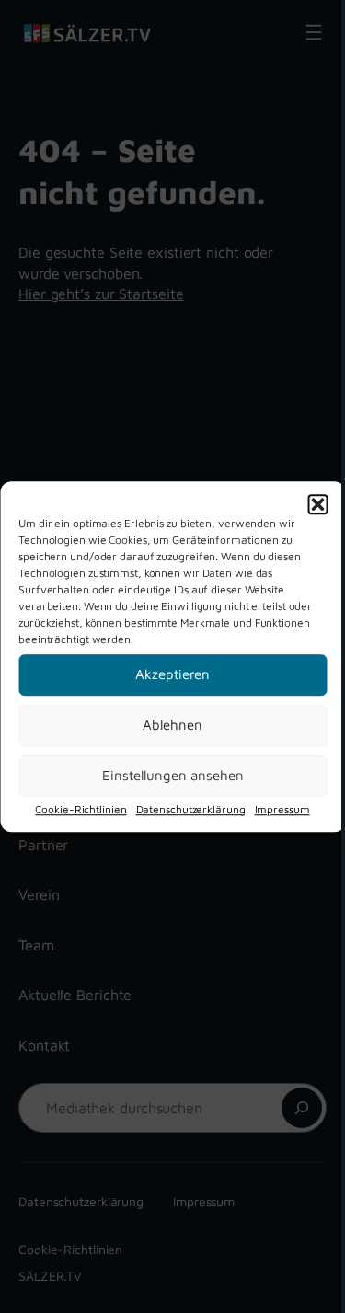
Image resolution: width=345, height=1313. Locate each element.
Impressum (282, 809)
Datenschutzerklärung (191, 809)
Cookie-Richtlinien (80, 809)
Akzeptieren (172, 674)
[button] (317, 504)
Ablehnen (172, 724)
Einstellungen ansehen (173, 775)
